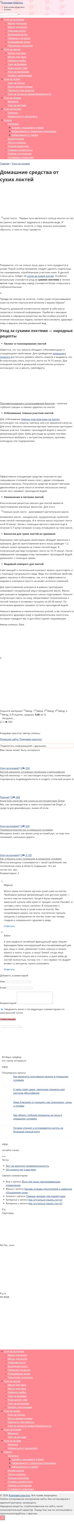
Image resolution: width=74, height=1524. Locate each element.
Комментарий (8, 1003)
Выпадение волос (18, 34)
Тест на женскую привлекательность (27, 1165)
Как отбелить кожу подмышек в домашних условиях (31, 858)
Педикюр (13, 112)
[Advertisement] (37, 199)
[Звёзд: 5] (5, 714)
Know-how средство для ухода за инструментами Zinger (32, 800)
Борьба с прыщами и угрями (28, 127)
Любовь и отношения (20, 153)
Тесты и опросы (17, 142)
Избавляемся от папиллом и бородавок (34, 131)
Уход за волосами (14, 19)
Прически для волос (19, 38)
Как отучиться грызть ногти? (45, 1199)
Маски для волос (17, 23)
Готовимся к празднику (21, 157)
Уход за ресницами (18, 71)
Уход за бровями (17, 64)
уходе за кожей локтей (40, 276)
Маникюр (13, 101)
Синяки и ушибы (17, 60)
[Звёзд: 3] (50, 711)
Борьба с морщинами (20, 75)
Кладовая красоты (19, 1495)
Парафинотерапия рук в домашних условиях (26, 829)
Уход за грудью (16, 83)
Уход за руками (12, 97)
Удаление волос (17, 30)
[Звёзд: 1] (29, 711)
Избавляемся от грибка (25, 135)
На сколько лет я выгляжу (21, 1169)
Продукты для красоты (21, 90)
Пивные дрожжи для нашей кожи (45, 1196)
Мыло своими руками (20, 86)
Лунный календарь (18, 146)
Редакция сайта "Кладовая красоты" (21, 739)
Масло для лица (17, 56)
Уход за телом (12, 79)
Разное (8, 120)
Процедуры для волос (20, 45)
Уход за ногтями (17, 105)
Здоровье (13, 124)
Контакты (7, 9)
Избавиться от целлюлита (22, 116)
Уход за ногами (12, 109)
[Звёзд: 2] (39, 711)
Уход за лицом (12, 49)
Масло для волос (17, 27)
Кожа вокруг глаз (17, 68)
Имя (2, 981)
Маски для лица (17, 53)
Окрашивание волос (19, 42)
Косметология (16, 138)
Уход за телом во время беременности (29, 94)
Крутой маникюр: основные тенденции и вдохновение (32, 771)
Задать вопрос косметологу (14, 7)
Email (3, 987)
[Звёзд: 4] (61, 711)
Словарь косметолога (20, 150)
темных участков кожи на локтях (40, 419)
